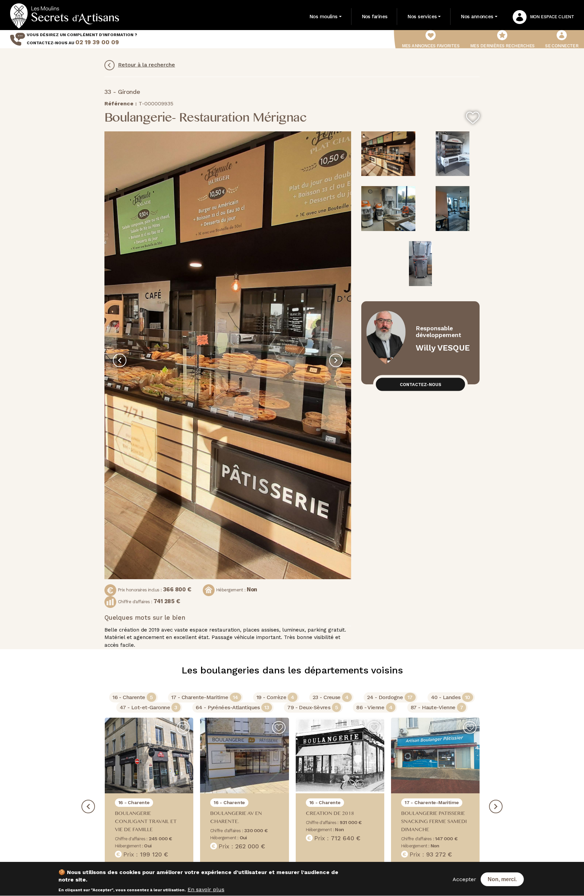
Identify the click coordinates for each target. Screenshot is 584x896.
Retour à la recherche (146, 64)
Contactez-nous (420, 384)
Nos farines (375, 17)
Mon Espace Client (552, 16)
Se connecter (561, 45)
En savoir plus (206, 889)
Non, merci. (502, 879)
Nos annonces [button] (477, 17)
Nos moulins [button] (324, 17)
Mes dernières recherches (502, 45)
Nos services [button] (422, 17)
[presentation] (120, 360)
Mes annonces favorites (431, 45)
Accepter (464, 879)
